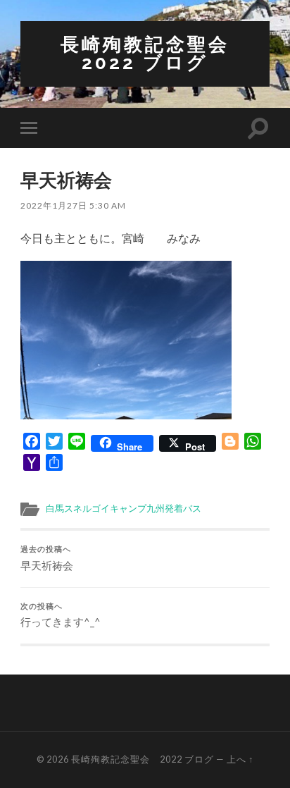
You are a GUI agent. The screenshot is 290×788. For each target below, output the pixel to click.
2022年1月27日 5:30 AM (73, 205)
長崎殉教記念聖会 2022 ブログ (156, 53)
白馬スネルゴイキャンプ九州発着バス (123, 508)
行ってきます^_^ (60, 615)
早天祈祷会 (46, 558)
